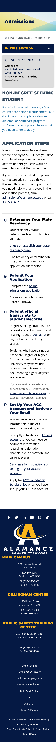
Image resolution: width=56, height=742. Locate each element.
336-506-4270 (11, 202)
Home (11, 37)
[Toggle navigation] (49, 49)
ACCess (47, 435)
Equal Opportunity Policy (19, 729)
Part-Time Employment (29, 684)
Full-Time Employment (29, 678)
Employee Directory (29, 671)
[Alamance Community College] (18, 6)
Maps (29, 697)
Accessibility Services (27, 724)
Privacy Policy (42, 729)
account (15, 440)
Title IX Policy (29, 733)
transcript (39, 335)
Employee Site (29, 665)
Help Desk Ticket (29, 691)
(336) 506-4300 (31, 610)
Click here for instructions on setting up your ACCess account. (29, 468)
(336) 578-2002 (31, 581)
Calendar (29, 704)
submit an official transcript (28, 393)
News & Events (29, 710)
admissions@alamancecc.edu (22, 197)
